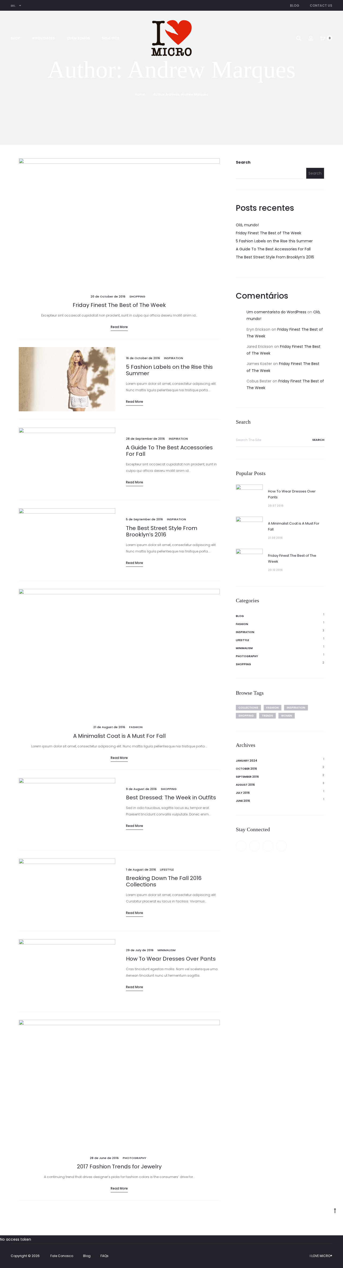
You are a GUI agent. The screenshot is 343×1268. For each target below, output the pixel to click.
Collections (248, 708)
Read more (119, 327)
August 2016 (245, 785)
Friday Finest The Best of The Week (119, 305)
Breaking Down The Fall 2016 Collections (164, 881)
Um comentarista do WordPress (276, 312)
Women (286, 716)
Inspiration (173, 358)
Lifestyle (167, 869)
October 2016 (246, 769)
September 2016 (247, 777)
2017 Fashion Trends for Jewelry (119, 1166)
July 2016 (243, 793)
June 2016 (243, 801)
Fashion (136, 727)
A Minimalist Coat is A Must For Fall (119, 736)
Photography (134, 1158)
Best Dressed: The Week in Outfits (171, 797)
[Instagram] (281, 846)
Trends (267, 716)
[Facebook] (241, 846)
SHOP (15, 38)
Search (243, 162)
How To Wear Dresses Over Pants (171, 958)
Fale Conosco (61, 1256)
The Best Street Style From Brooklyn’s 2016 (161, 531)
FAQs (104, 1256)
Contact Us (321, 5)
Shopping (137, 296)
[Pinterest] (268, 846)
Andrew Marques (194, 94)
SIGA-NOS (111, 38)
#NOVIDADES (43, 38)
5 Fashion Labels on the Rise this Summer (169, 370)
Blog (294, 5)
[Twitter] (254, 846)
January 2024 (246, 761)
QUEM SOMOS (78, 38)
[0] (323, 38)
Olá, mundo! (247, 225)
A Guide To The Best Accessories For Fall (169, 451)
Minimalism (167, 950)
